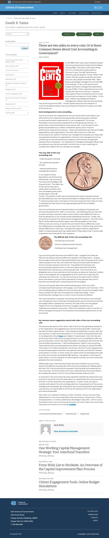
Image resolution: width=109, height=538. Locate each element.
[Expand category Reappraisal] (27, 104)
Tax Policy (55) (10, 113)
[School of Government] (19, 503)
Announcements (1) (12, 70)
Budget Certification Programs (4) (16, 84)
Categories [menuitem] (84, 13)
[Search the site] (26, 34)
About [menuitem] (63, 13)
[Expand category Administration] (27, 66)
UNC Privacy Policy (93, 534)
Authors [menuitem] (72, 13)
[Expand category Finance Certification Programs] (27, 99)
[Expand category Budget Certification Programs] (27, 84)
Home (9, 18)
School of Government (20, 7)
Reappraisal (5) (10, 104)
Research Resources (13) (13, 108)
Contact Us (94, 517)
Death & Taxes (16, 23)
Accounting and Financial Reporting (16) (51, 413)
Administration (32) (71, 413)
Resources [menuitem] (97, 13)
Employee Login (93, 514)
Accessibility (97, 2)
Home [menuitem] (55, 13)
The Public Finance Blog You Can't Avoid (25, 27)
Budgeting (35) (85, 413)
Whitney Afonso (46, 456)
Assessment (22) (11, 79)
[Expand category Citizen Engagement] (27, 94)
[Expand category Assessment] (27, 79)
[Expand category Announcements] (27, 70)
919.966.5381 (18, 524)
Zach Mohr (44, 57)
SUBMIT (25, 48)
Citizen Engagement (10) (14, 94)
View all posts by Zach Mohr (66, 431)
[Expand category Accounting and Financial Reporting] (27, 61)
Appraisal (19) (10, 75)
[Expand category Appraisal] (27, 75)
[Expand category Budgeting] (27, 89)
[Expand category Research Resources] (27, 108)
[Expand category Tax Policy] (27, 113)
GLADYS (95, 520)
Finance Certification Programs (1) (16, 99)
